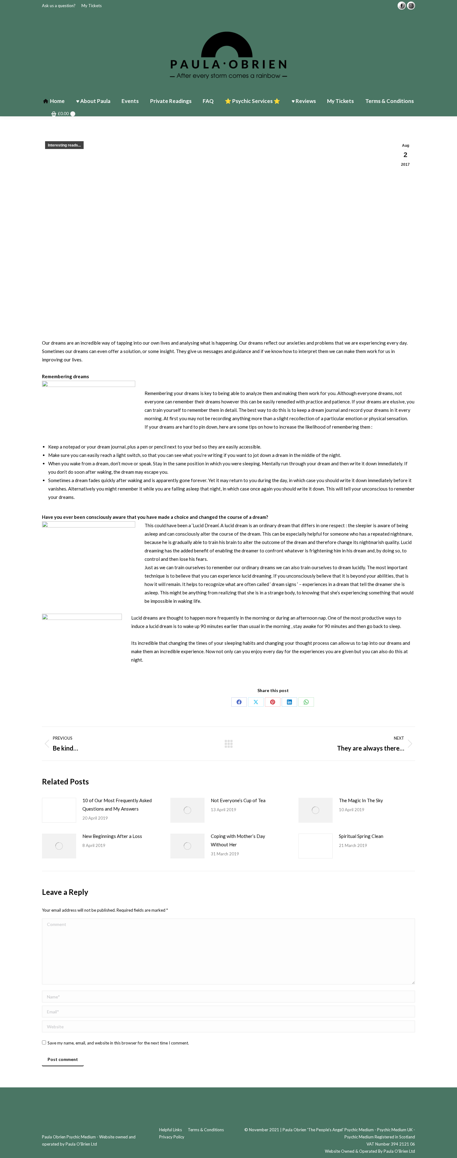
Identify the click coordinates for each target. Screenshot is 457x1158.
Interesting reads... (64, 145)
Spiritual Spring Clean (361, 836)
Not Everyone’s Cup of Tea (238, 800)
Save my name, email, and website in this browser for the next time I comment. (118, 1042)
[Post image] (59, 810)
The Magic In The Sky (361, 800)
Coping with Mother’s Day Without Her (238, 840)
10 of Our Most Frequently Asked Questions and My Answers (117, 805)
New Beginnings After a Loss (112, 836)
